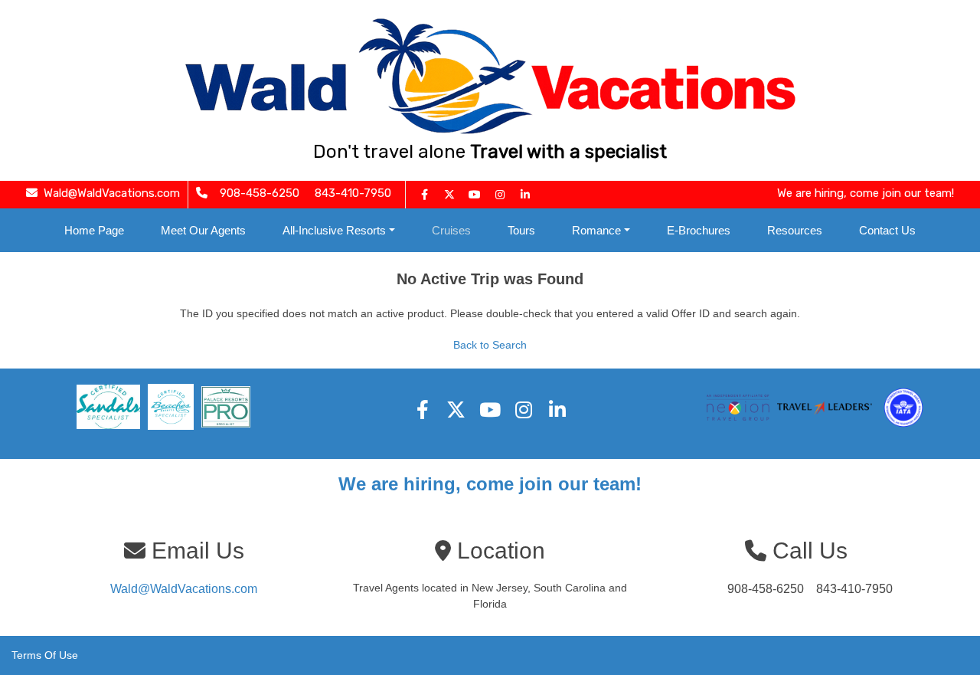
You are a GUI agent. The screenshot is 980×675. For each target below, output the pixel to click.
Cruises (451, 230)
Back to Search (490, 345)
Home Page (94, 230)
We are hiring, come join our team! (490, 483)
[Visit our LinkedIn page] (525, 195)
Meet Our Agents (203, 230)
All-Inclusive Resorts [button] (334, 230)
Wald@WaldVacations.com (183, 588)
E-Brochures (698, 230)
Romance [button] (596, 230)
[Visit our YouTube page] (474, 195)
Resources (794, 230)
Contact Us (887, 230)
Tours (521, 230)
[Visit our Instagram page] (500, 195)
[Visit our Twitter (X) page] (449, 195)
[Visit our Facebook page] (424, 195)
